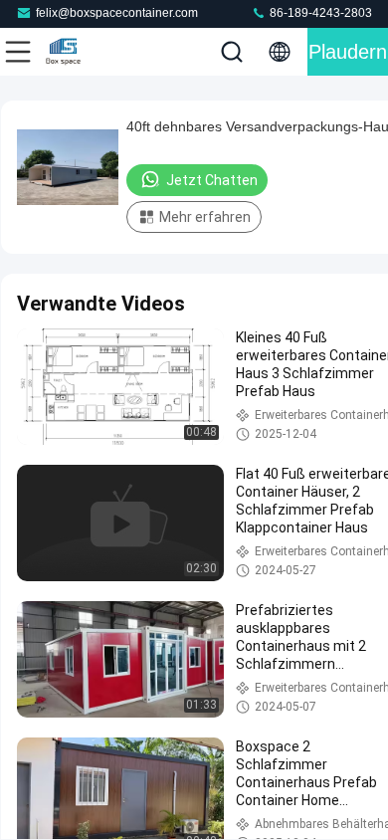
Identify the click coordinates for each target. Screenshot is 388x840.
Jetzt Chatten (212, 180)
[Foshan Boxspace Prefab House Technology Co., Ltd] (83, 52)
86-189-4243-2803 (319, 13)
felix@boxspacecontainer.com (117, 13)
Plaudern (347, 52)
